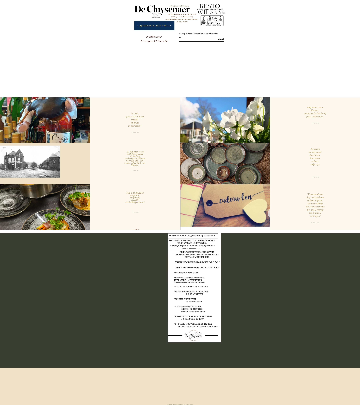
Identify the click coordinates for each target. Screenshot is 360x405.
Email (180, 37)
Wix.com (190, 404)
